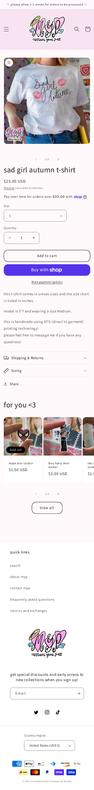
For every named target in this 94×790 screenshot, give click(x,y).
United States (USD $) (44, 745)
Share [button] (14, 384)
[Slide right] (58, 159)
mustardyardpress (40, 781)
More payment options (47, 282)
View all (47, 507)
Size (7, 206)
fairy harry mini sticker (59, 465)
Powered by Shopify (61, 781)
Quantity (10, 228)
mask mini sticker (21, 463)
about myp (19, 576)
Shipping (9, 188)
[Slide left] (36, 159)
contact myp (20, 588)
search (15, 565)
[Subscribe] (78, 693)
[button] (6, 29)
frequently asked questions (32, 599)
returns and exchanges (28, 610)
